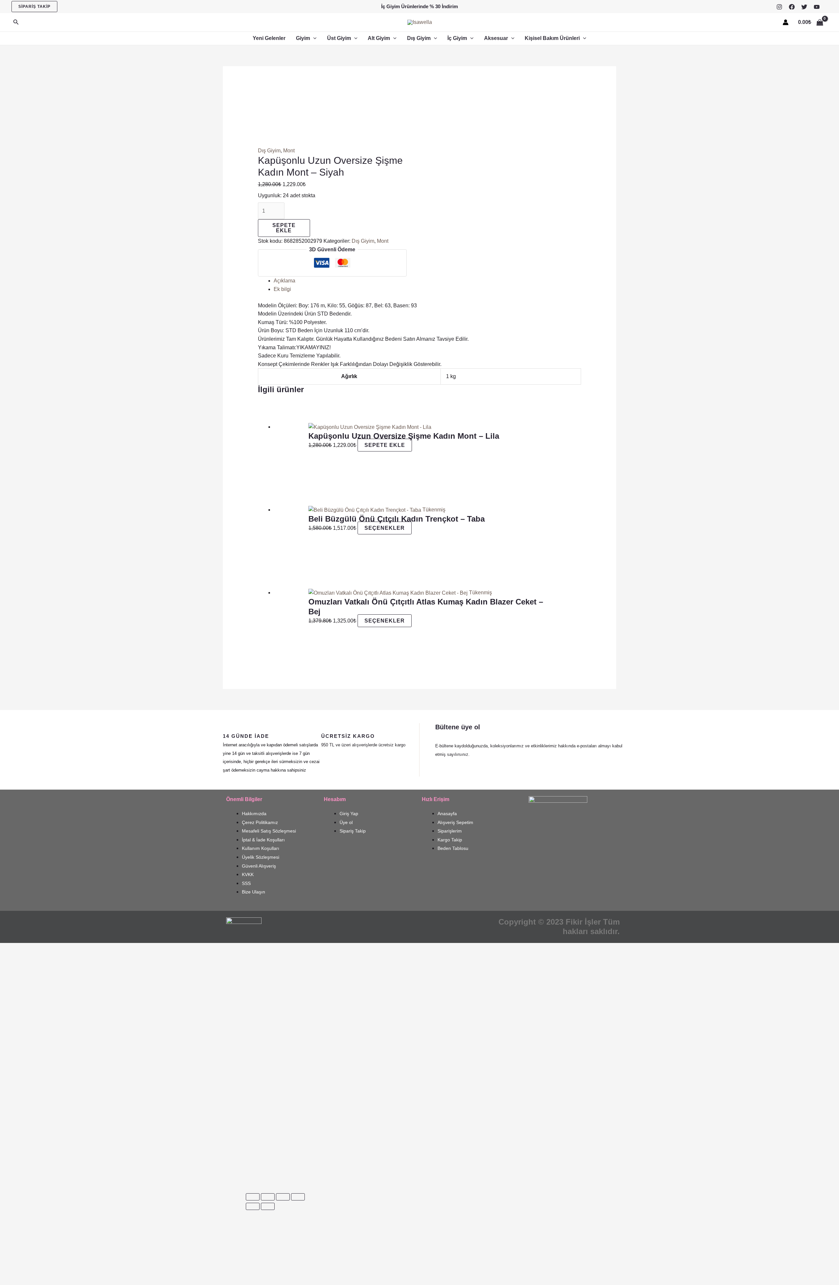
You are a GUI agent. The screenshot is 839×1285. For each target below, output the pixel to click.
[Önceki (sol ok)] (253, 1206)
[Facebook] (792, 7)
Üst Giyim (339, 38)
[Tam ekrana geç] (268, 1196)
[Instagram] (779, 7)
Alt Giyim (379, 38)
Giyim (303, 38)
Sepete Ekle (284, 227)
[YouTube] (817, 7)
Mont (289, 150)
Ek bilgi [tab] (282, 289)
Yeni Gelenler (269, 38)
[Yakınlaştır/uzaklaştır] (253, 1196)
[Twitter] (804, 7)
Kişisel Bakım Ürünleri (552, 38)
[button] (34, 6)
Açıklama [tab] (284, 280)
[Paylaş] (283, 1196)
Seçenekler (384, 528)
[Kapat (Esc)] (298, 1196)
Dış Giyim (419, 38)
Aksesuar (496, 38)
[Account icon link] (786, 22)
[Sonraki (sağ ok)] (268, 1206)
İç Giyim (457, 38)
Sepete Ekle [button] (384, 445)
